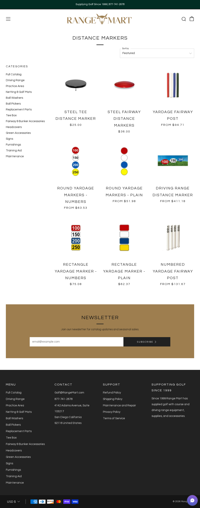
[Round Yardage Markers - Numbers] (75, 161)
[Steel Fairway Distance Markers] (124, 85)
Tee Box (11, 115)
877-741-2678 (63, 399)
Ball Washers (14, 97)
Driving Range (15, 80)
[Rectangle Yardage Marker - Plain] (124, 237)
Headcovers (14, 127)
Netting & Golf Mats (19, 92)
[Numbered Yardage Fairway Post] (173, 237)
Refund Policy (112, 392)
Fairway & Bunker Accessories (25, 121)
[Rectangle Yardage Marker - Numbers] (75, 237)
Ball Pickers (13, 103)
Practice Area (15, 86)
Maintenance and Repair (119, 405)
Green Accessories (18, 132)
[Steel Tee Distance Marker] (75, 85)
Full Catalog (13, 74)
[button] (192, 500)
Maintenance (15, 156)
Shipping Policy (112, 399)
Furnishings (13, 144)
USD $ (11, 501)
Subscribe (145, 341)
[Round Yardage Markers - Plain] (124, 161)
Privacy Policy (111, 411)
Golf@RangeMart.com (69, 392)
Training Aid (14, 150)
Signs (9, 138)
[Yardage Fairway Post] (173, 85)
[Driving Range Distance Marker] (173, 161)
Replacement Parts (19, 109)
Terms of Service (114, 418)
